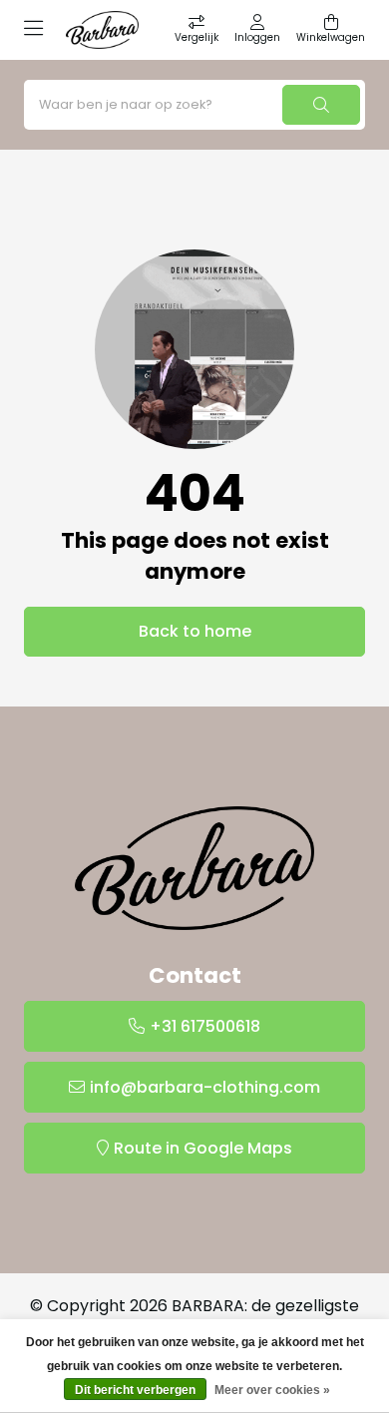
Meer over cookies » (272, 1390)
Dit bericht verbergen (135, 1390)
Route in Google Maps (203, 1148)
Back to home (195, 631)
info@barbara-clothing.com (205, 1087)
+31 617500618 (205, 1026)
